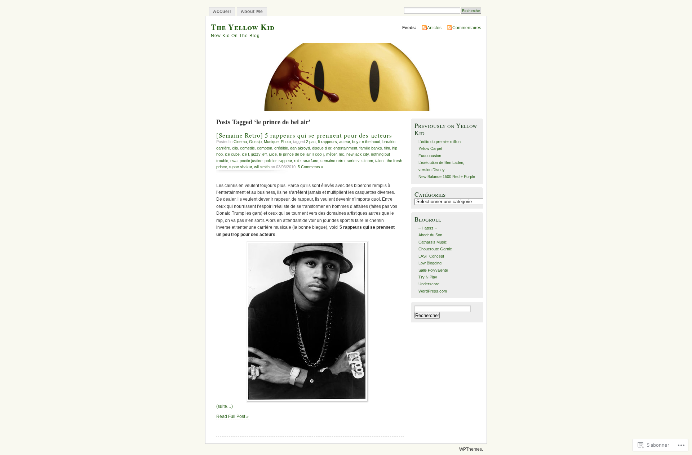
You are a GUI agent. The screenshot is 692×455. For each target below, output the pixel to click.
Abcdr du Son (430, 235)
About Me (252, 11)
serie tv (353, 161)
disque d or (321, 148)
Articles (434, 27)
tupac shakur (240, 167)
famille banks (370, 148)
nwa (234, 161)
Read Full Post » (232, 416)
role (297, 161)
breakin (388, 141)
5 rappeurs (327, 141)
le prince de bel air (294, 154)
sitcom (367, 161)
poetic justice (251, 161)
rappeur (285, 161)
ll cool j (318, 154)
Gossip (255, 141)
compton (264, 148)
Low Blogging (430, 263)
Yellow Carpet (430, 148)
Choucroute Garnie (435, 249)
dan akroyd (300, 148)
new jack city (357, 154)
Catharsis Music (432, 242)
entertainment (345, 148)
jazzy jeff (259, 154)
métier (331, 154)
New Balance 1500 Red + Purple (446, 176)
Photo (286, 141)
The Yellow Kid (243, 26)
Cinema (240, 141)
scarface (310, 161)
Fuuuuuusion (429, 155)
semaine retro (332, 161)
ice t (245, 154)
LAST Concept (431, 256)
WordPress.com (432, 291)
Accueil (222, 11)
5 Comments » (310, 167)
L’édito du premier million (439, 141)
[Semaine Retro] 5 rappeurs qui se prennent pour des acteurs (304, 135)
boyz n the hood (366, 141)
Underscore (428, 284)
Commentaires (466, 27)
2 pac (311, 141)
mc (341, 154)
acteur (344, 141)
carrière (223, 148)
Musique (271, 141)
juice (273, 154)
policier (270, 161)
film (387, 148)
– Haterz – (427, 228)
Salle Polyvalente (433, 270)
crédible (281, 148)
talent (380, 161)
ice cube (232, 154)
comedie (247, 148)
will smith (262, 167)
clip (235, 148)
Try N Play (427, 277)
